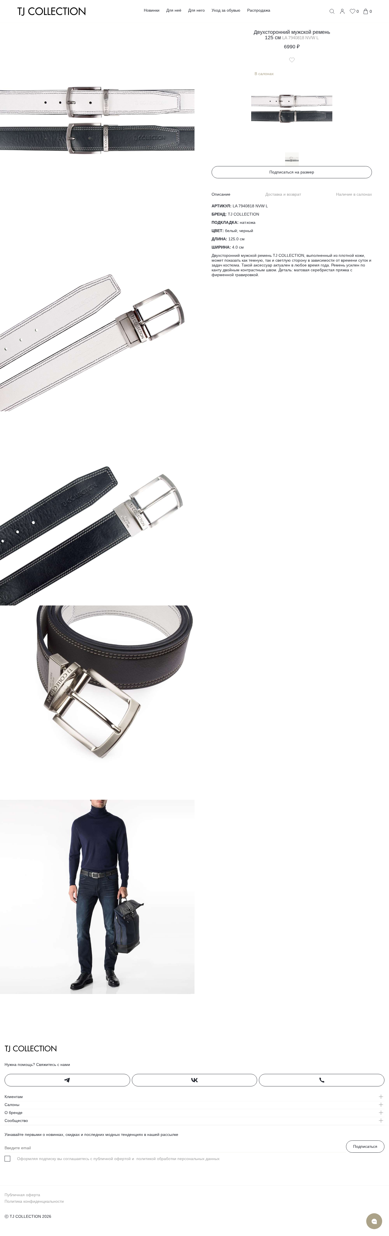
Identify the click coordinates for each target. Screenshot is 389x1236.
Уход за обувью (226, 10)
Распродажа (258, 10)
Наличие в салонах (354, 194)
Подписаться (365, 1146)
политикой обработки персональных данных (177, 1158)
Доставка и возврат (283, 194)
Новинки (151, 10)
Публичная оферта (22, 1194)
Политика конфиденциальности (34, 1201)
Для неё (173, 10)
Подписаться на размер (291, 172)
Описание (221, 194)
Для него (196, 10)
